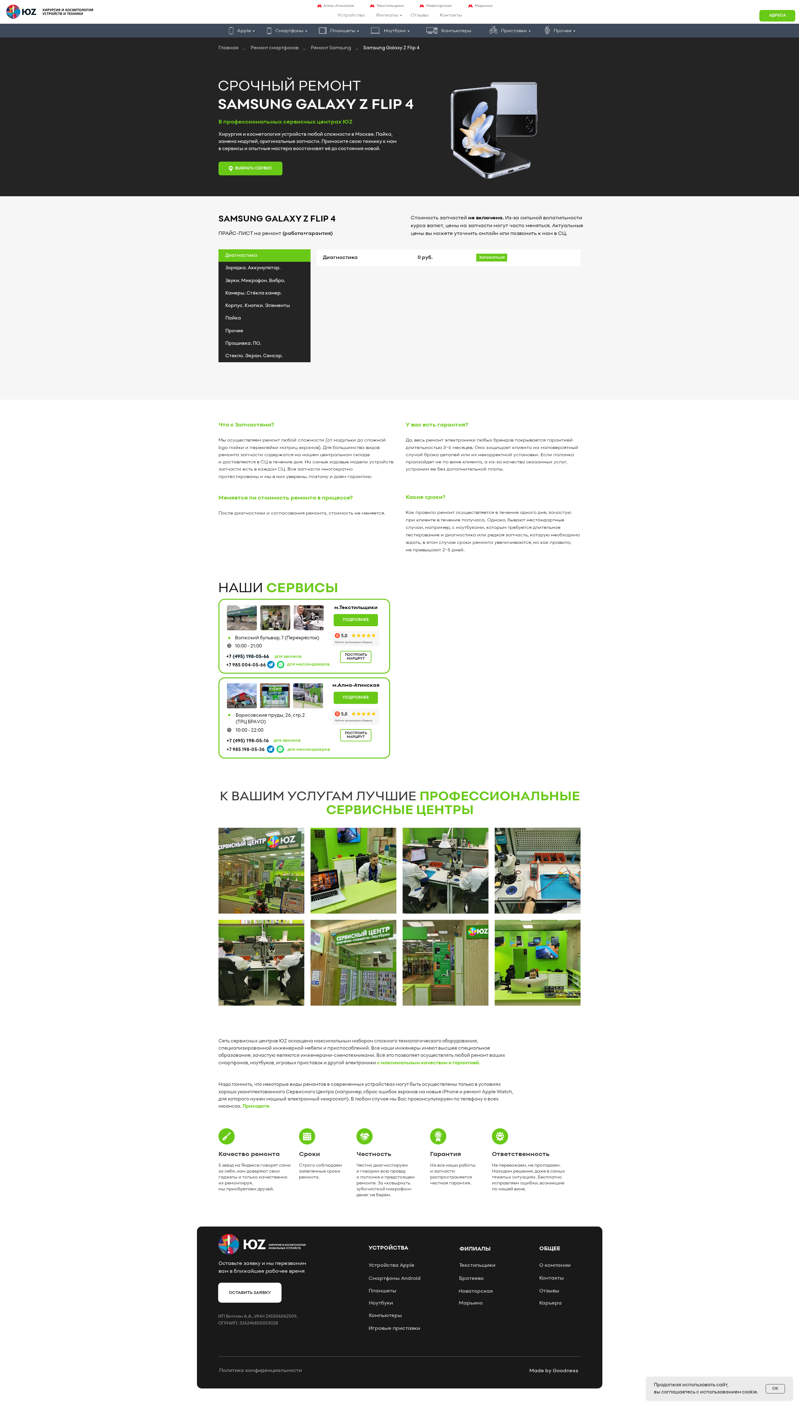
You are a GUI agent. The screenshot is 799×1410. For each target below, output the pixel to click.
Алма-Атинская (338, 6)
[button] (777, 16)
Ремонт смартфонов (275, 48)
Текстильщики (390, 6)
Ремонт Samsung (331, 48)
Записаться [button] (492, 258)
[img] (242, 617)
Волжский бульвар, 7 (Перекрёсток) (277, 638)
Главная (228, 48)
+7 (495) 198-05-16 (248, 741)
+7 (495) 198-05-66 (247, 656)
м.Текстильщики (356, 607)
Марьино (484, 6)
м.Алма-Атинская (356, 685)
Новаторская (439, 6)
